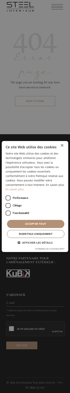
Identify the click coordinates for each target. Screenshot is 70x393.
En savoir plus (15, 189)
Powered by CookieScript (49, 248)
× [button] (61, 145)
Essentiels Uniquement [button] (35, 234)
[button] (35, 242)
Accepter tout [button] (35, 224)
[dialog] (35, 196)
